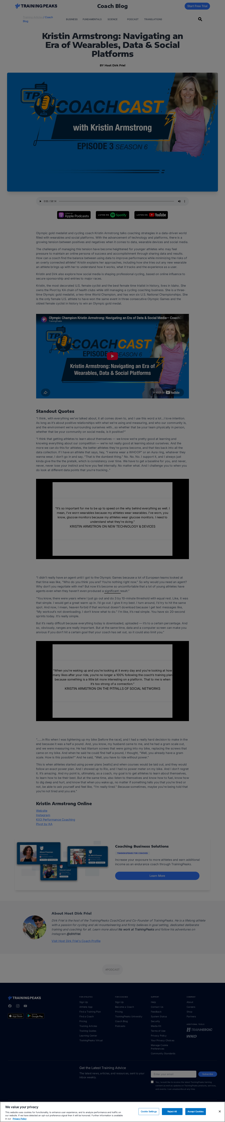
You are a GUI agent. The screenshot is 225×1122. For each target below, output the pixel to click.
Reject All (172, 1111)
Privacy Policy (20, 1118)
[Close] (219, 1111)
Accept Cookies (196, 1111)
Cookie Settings (149, 1111)
